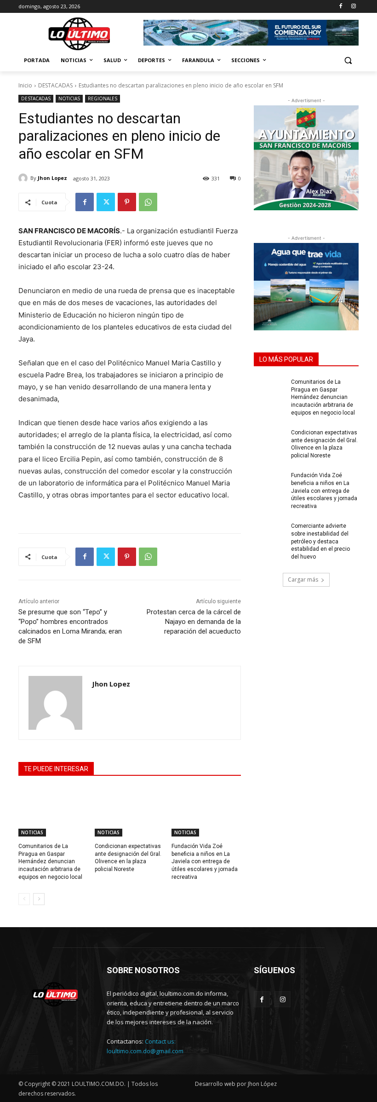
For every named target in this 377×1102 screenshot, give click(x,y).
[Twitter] (106, 202)
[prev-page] (24, 899)
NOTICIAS (69, 98)
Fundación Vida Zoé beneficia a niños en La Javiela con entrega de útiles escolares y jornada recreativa (204, 861)
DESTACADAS (55, 85)
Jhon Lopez (52, 177)
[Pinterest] (127, 202)
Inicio (25, 85)
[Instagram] (353, 6)
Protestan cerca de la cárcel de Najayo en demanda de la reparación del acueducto (194, 621)
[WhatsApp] (148, 202)
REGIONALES (102, 98)
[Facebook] (340, 6)
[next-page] (39, 899)
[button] (348, 60)
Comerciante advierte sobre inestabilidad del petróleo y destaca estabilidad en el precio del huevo (320, 541)
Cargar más (303, 579)
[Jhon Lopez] (24, 178)
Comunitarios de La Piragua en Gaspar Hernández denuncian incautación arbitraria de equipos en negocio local (50, 861)
